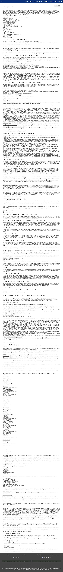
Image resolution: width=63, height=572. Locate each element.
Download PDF (57, 5)
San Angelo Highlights (38, 1)
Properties (31, 2)
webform (7, 341)
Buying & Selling (46, 2)
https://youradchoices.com (8, 212)
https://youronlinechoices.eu (8, 211)
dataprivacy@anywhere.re (19, 258)
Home (26, 1)
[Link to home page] (3, 1)
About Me (52, 2)
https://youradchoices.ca (9, 210)
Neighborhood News (59, 1)
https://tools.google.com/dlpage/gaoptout (50, 194)
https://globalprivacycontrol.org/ (8, 519)
